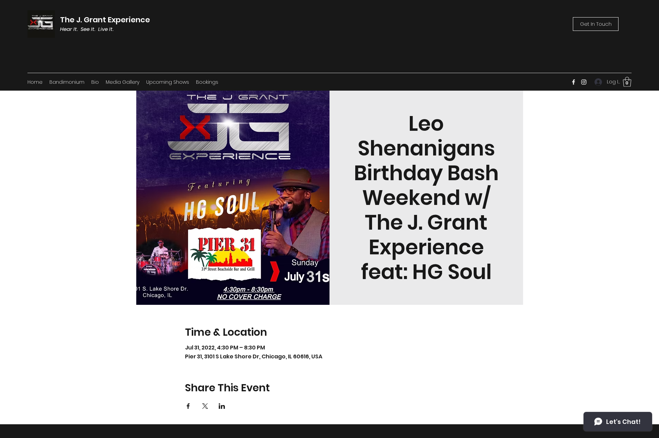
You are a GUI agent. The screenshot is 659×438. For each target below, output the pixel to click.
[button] (627, 82)
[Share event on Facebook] (188, 406)
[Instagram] (583, 82)
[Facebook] (573, 82)
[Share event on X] (205, 406)
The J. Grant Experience (105, 19)
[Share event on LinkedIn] (222, 406)
